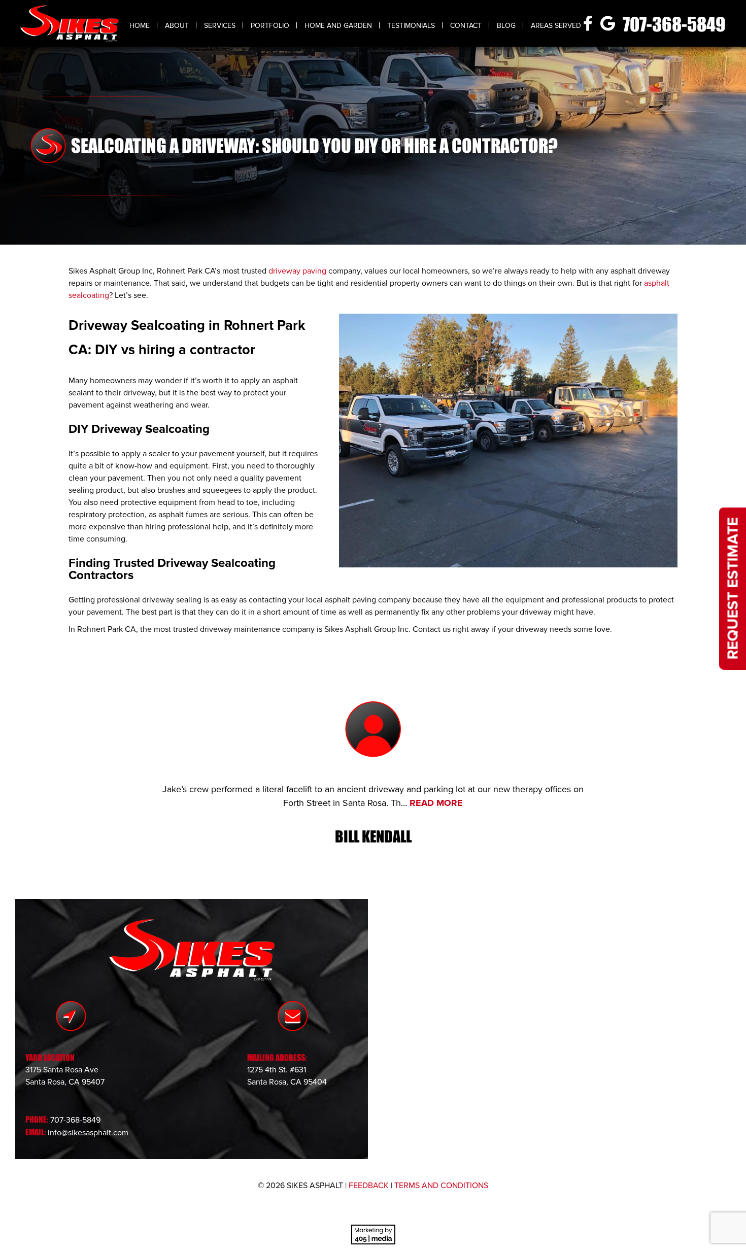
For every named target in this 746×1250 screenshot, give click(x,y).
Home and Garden (338, 25)
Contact (466, 25)
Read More (436, 802)
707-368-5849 (674, 24)
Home (139, 25)
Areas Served (556, 25)
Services (219, 25)
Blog (506, 25)
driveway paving (297, 271)
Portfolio (270, 25)
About (177, 25)
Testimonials (411, 25)
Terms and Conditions (441, 1185)
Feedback (369, 1185)
